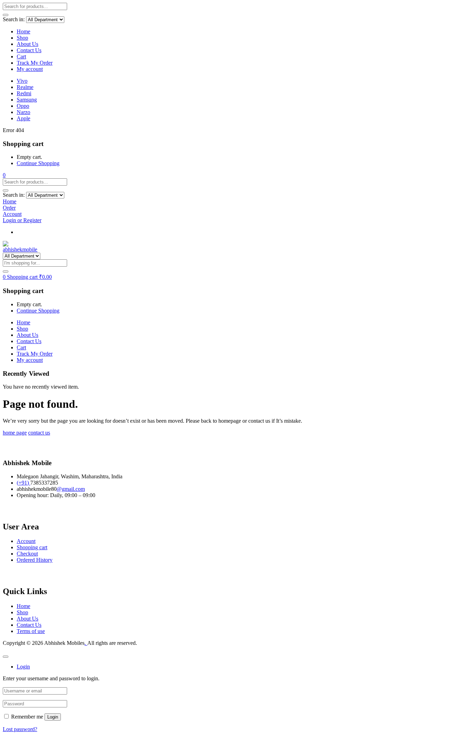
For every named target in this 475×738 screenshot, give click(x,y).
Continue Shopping (38, 163)
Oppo (23, 106)
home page (15, 433)
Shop (22, 38)
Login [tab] (23, 667)
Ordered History (35, 560)
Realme (25, 87)
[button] (4, 175)
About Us (27, 44)
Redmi (24, 93)
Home (23, 31)
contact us (39, 433)
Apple (23, 118)
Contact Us (29, 50)
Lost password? (20, 729)
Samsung (27, 100)
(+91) (23, 483)
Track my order (33, 232)
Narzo (23, 112)
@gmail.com (71, 489)
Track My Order (35, 63)
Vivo (22, 81)
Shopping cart (32, 547)
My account (30, 69)
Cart (21, 56)
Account (26, 541)
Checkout (27, 554)
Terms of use (31, 631)
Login (52, 717)
